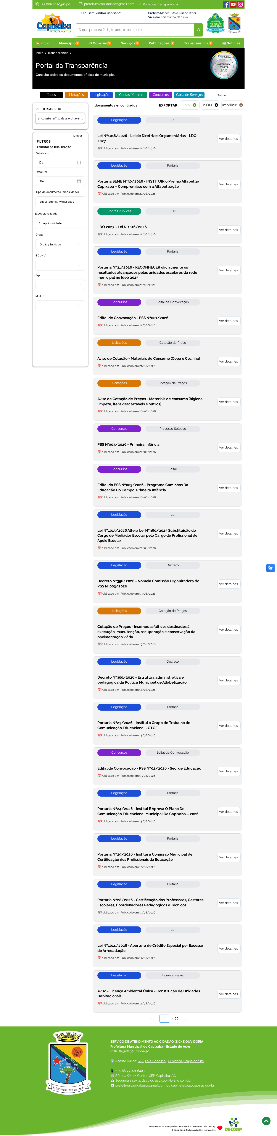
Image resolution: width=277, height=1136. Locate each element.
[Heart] (220, 1128)
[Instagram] (240, 4)
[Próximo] (186, 1019)
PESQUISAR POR (48, 109)
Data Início (42, 153)
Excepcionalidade (46, 213)
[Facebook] (226, 4)
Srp (37, 275)
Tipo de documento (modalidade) (57, 192)
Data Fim (41, 172)
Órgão (39, 235)
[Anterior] (152, 1019)
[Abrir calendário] (79, 162)
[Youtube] (233, 4)
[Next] (266, 1121)
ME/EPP (40, 296)
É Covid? (41, 255)
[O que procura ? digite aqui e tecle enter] (198, 30)
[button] (69, 43)
